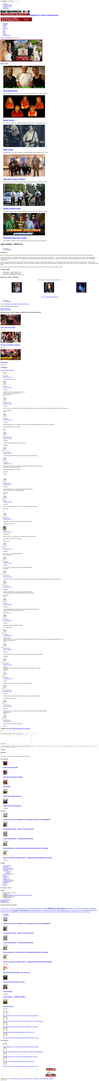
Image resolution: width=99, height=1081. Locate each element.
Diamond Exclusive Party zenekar (15, 238)
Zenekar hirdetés (6, 35)
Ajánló (41, 1078)
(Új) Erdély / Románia (5, 908)
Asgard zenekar (5, 308)
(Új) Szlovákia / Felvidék (13, 908)
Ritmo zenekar (8, 149)
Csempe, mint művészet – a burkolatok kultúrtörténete (18, 838)
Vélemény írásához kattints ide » (7, 370)
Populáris (5, 882)
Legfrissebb (5, 914)
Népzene (5, 34)
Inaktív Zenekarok (18, 303)
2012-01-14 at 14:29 (7, 664)
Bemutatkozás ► (4, 901)
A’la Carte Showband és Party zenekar (14, 982)
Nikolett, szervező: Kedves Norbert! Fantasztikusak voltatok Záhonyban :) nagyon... (21, 1037)
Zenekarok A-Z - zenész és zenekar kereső (21, 1078)
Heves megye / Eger (62, 910)
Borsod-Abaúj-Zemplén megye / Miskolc (38, 908)
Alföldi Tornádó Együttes (12, 208)
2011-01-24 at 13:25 (7, 620)
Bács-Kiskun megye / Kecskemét (74, 908)
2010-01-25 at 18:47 (7, 438)
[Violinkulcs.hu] (51, 1073)
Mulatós (5, 25)
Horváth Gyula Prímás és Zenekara (10, 345)
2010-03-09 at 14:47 (7, 463)
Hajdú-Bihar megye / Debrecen (12, 306)
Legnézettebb (6, 915)
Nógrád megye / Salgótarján (11, 911)
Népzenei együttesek (7, 880)
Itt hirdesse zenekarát (7, 4)
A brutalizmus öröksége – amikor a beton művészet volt (18, 829)
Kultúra (7, 871)
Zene (7, 873)
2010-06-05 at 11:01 (7, 531)
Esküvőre (5, 24)
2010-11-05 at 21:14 (7, 576)
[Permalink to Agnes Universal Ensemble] (5, 764)
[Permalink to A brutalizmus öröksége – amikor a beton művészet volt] (5, 826)
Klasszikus (5, 876)
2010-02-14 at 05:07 (7, 453)
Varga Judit (15, 728)
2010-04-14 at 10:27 (7, 484)
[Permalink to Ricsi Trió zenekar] (5, 1003)
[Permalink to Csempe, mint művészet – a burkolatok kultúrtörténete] (5, 835)
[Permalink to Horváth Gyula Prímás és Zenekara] (5, 774)
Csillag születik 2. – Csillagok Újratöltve (14, 996)
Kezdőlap (5, 3)
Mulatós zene (6, 879)
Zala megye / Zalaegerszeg (83, 911)
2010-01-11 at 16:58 (7, 403)
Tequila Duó (6, 309)
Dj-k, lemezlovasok (7, 868)
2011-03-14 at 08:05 (7, 635)
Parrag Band (4, 362)
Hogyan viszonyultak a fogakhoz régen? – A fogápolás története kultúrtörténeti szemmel (27, 857)
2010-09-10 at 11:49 (7, 549)
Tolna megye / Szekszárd (56, 911)
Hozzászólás (3, 743)
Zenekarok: (5, 23)
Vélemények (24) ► (5, 902)
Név (1, 731)
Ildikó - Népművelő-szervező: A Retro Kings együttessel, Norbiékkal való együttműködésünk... (23, 1021)
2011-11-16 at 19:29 (7, 649)
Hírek (4, 870)
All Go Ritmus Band (10, 91)
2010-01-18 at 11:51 (7, 419)
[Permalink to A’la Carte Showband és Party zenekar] (5, 979)
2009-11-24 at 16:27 (7, 387)
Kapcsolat (5, 7)
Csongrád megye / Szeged (6, 910)
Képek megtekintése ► (6, 899)
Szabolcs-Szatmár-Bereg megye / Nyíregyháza (38, 911)
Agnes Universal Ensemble (8, 327)
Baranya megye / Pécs (22, 908)
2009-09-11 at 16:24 (7, 377)
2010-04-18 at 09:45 (7, 501)
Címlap (2, 37)
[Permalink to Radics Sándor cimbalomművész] (5, 803)
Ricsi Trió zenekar (8, 1006)
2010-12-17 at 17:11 (7, 587)
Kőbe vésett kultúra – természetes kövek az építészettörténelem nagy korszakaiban (25, 848)
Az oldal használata (7, 6)
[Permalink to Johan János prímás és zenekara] (5, 793)
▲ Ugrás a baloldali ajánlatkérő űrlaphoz (49, 296)
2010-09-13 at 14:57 (7, 562)
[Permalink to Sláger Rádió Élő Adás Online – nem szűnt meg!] (5, 969)
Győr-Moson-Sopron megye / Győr (36, 910)
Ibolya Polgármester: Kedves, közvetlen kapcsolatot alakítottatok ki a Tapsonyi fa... (21, 1026)
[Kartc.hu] (51, 1070)
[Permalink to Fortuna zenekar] (5, 988)
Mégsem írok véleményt (24, 728)
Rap (4, 883)
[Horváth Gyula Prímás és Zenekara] (11, 342)
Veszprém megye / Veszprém (69, 911)
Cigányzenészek (6, 865)
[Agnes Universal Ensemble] (11, 324)
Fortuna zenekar (7, 991)
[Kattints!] (16, 21)
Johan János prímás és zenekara (14, 179)
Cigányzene (5, 28)
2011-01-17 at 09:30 (7, 604)
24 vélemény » (6, 248)
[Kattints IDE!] (21, 61)
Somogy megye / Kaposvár (22, 911)
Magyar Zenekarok (35, 1078)
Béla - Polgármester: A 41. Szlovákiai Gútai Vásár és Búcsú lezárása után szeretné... (21, 1015)
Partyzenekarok (25, 303)
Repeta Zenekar (8, 120)
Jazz (4, 31)
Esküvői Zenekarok (9, 37)
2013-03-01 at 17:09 (7, 678)
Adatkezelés (45, 1078)
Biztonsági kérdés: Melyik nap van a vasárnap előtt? (12, 733)
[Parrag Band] (11, 359)
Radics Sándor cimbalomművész (12, 805)
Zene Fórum (5, 8)
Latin (4, 33)
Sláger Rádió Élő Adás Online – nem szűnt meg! (16, 972)
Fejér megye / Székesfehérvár (20, 910)
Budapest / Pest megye (57, 908)
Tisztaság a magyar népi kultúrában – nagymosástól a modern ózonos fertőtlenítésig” (26, 819)
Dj (3, 29)
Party (4, 27)
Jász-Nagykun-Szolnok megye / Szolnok (76, 910)
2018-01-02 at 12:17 (7, 721)
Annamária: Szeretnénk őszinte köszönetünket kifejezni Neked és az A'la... (19, 1032)
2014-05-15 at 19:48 (7, 706)
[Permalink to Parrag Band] (5, 784)
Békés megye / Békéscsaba (89, 908)
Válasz (4, 381)
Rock (4, 30)
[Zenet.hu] (51, 1076)
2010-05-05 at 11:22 (7, 519)
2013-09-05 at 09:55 (7, 691)
